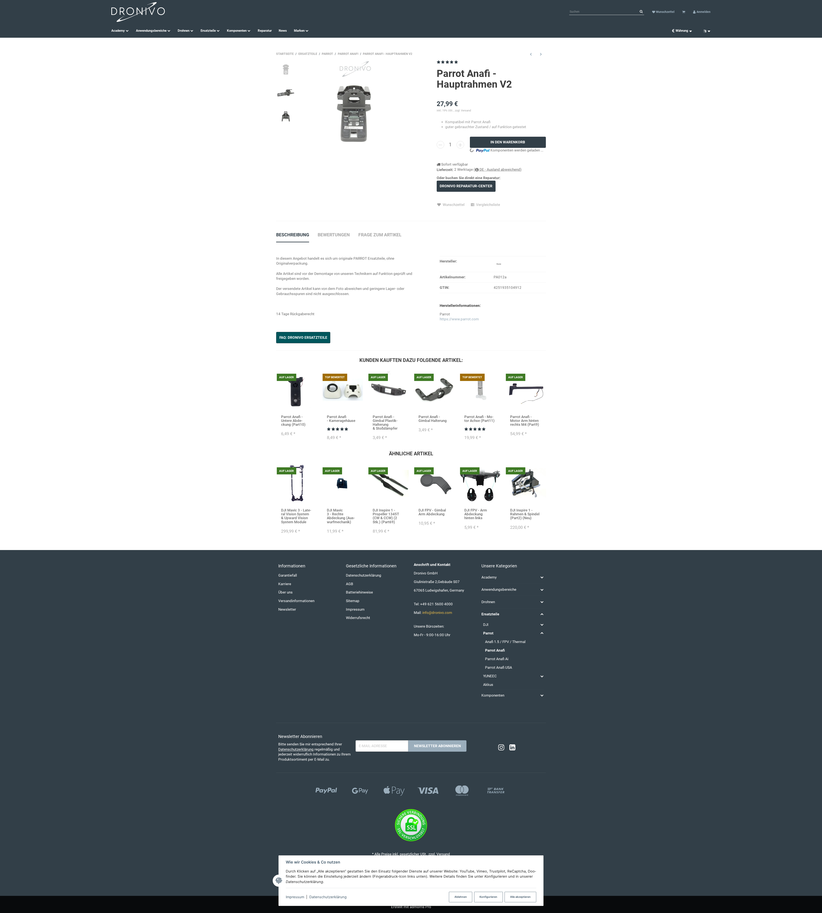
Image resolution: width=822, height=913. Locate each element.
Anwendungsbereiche (498, 590)
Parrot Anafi (495, 650)
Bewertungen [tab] (334, 234)
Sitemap (352, 601)
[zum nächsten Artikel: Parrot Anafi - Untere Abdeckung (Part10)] (541, 54)
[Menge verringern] (440, 144)
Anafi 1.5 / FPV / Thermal (505, 642)
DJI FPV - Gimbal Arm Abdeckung (432, 512)
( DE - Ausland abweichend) (498, 170)
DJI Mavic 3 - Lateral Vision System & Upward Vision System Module (296, 516)
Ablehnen (460, 896)
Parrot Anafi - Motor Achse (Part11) (479, 419)
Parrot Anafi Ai (496, 659)
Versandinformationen (296, 601)
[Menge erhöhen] (460, 144)
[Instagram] (501, 747)
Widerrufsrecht (358, 618)
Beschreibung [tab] (292, 234)
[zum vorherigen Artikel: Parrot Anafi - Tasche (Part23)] (531, 54)
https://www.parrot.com (459, 319)
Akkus (488, 685)
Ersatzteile (490, 614)
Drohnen (488, 602)
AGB (349, 584)
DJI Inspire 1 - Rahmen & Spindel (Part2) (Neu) (524, 514)
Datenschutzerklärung (328, 897)
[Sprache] (705, 30)
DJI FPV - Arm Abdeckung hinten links (475, 514)
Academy (489, 577)
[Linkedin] (512, 747)
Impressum (295, 897)
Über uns (285, 592)
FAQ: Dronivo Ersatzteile (303, 338)
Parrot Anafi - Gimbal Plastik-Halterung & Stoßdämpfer (385, 422)
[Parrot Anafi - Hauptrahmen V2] (354, 114)
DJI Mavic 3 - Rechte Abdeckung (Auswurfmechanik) (341, 516)
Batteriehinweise (359, 592)
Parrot (488, 633)
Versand (466, 110)
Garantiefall (287, 575)
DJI (485, 625)
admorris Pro (420, 907)
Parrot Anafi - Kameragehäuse (341, 419)
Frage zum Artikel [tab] (379, 234)
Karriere (284, 584)
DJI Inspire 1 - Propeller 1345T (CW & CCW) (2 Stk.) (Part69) (386, 516)
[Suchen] (641, 11)
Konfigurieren (488, 896)
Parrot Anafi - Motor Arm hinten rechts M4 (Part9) (524, 421)
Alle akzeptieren (520, 896)
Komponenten (492, 695)
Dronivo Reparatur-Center (466, 186)
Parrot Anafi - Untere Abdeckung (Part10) (293, 421)
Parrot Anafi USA (498, 668)
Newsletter (287, 609)
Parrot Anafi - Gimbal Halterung (432, 419)
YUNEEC (490, 676)
